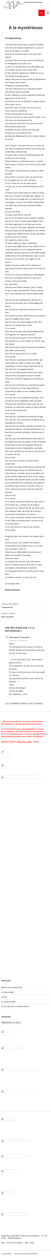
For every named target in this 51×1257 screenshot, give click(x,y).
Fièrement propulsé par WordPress (25, 1254)
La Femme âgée (7, 992)
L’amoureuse (9, 605)
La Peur (4, 997)
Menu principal (48, 13)
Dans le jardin (8, 615)
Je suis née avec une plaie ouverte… (15, 1006)
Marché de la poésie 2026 (11, 988)
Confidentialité (6, 1254)
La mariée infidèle (8, 1002)
